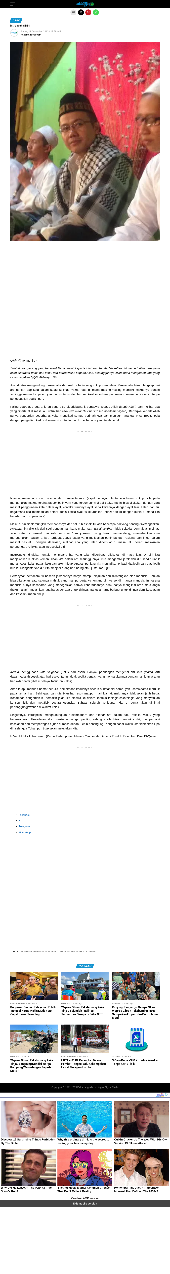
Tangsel (92, 952)
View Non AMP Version (85, 1198)
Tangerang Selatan (72, 952)
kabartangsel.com (31, 34)
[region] (85, 273)
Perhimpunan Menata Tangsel (40, 952)
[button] (12, 4)
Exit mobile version (85, 1203)
